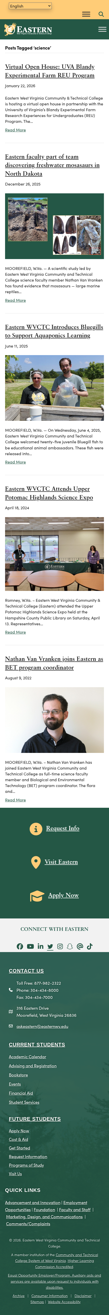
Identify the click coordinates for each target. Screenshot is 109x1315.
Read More (15, 129)
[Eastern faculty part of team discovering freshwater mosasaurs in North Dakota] (54, 225)
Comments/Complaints (28, 1223)
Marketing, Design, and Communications (44, 1216)
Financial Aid (21, 1093)
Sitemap (37, 1301)
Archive (19, 1295)
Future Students (35, 1119)
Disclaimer (83, 1295)
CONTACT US (26, 971)
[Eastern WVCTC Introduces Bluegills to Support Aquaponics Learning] (54, 387)
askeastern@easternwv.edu (42, 1026)
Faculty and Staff (74, 1209)
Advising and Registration (33, 1065)
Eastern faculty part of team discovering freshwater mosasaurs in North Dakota (52, 165)
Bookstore (18, 1074)
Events (15, 1084)
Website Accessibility (64, 1301)
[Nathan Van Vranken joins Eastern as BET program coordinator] (54, 719)
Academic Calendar (27, 1056)
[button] (101, 14)
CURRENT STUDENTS (37, 1044)
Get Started (19, 1147)
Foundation (44, 1209)
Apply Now (19, 1130)
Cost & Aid (18, 1139)
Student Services (24, 1102)
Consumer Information (49, 1295)
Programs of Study (26, 1165)
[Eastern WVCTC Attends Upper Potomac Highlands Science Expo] (54, 553)
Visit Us (15, 1173)
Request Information (28, 1156)
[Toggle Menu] (86, 14)
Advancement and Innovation (32, 1202)
